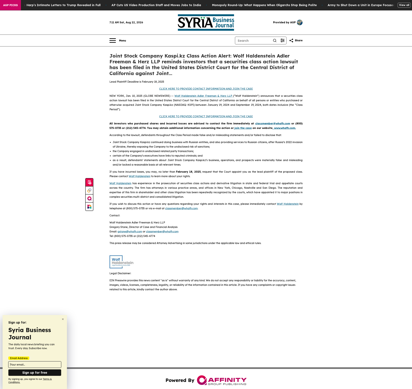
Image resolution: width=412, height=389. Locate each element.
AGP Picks (10, 5)
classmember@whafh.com (181, 208)
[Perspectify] (89, 190)
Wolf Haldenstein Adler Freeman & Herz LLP (203, 95)
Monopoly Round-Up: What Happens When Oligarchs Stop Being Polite (264, 5)
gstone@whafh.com (129, 231)
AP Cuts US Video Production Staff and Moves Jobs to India (156, 5)
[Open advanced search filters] (282, 40)
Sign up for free (34, 373)
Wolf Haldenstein (139, 176)
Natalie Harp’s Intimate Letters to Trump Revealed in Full (57, 5)
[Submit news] (89, 182)
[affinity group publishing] (89, 198)
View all (404, 5)
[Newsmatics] (89, 207)
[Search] (275, 40)
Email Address (19, 358)
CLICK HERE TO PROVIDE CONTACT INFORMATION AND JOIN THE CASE (206, 88)
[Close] (62, 319)
